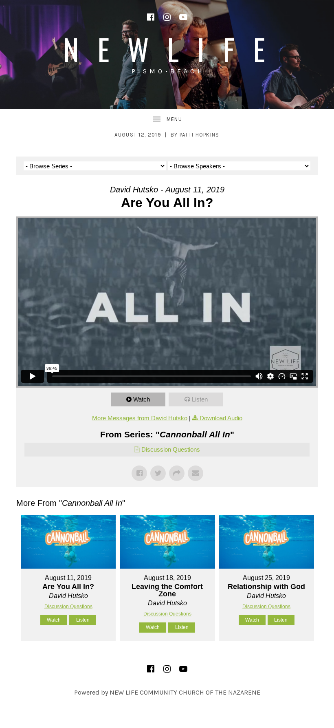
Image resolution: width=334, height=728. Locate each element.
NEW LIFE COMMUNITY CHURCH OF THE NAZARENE (185, 692)
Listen (200, 399)
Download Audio (221, 418)
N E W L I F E (167, 49)
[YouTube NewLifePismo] (183, 17)
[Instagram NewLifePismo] (167, 17)
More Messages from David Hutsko (139, 418)
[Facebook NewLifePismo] (151, 17)
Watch (141, 399)
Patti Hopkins (200, 135)
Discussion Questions (170, 449)
